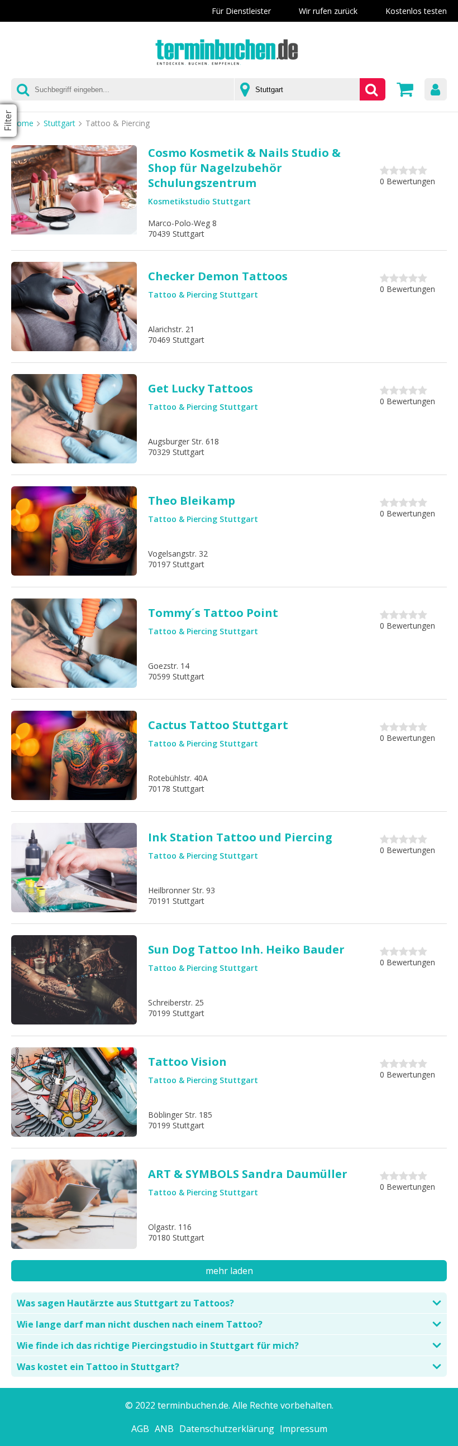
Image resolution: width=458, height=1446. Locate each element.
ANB (164, 1429)
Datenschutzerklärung (226, 1429)
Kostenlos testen (416, 11)
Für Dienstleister (241, 11)
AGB (140, 1429)
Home (22, 123)
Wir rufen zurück (328, 11)
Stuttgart (59, 123)
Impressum (303, 1429)
